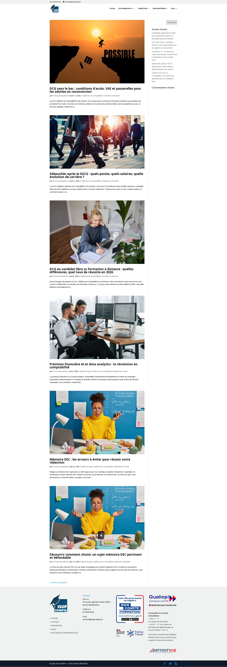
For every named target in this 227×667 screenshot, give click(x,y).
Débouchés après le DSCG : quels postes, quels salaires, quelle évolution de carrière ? (96, 175)
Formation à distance (111, 96)
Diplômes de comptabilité (92, 96)
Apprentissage (85, 371)
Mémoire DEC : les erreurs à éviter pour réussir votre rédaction (90, 461)
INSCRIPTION (56, 625)
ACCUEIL (112, 8)
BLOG (173, 8)
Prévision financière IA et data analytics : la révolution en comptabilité (94, 365)
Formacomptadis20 (60, 96)
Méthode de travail (120, 371)
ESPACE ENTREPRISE (159, 8)
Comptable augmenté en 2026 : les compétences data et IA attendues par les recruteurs (164, 36)
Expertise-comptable (110, 181)
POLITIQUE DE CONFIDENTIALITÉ (64, 633)
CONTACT (55, 622)
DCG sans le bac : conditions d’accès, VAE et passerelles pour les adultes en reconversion (95, 90)
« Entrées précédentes (58, 582)
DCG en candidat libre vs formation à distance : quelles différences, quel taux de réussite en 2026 (91, 270)
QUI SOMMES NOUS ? (125, 8)
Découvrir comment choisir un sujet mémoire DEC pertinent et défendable (96, 556)
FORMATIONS (142, 8)
